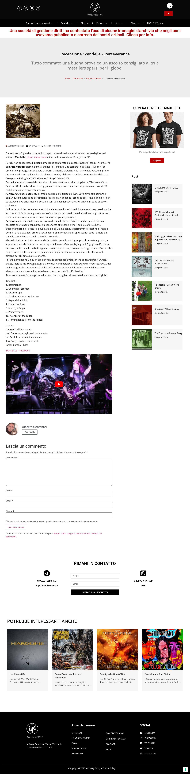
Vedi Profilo (30, 432)
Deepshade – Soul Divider (158, 674)
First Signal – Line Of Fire (112, 674)
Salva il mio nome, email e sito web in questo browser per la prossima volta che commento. (53, 521)
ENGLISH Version (155, 23)
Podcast (100, 23)
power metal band (37, 157)
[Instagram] (26, 8)
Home (67, 78)
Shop (133, 23)
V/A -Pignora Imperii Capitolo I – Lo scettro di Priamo (166, 215)
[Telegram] (32, 8)
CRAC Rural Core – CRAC (166, 187)
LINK (143, 585)
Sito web (10, 511)
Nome (9, 490)
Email (9, 501)
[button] (170, 6)
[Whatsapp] (38, 8)
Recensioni (78, 78)
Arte (118, 23)
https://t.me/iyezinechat (47, 585)
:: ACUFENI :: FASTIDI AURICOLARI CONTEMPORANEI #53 (165, 263)
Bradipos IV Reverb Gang (167, 309)
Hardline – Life (17, 674)
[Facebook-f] (19, 8)
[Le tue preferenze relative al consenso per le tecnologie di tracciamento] (185, 769)
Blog (83, 23)
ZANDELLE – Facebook (18, 350)
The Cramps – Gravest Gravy (168, 333)
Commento (12, 457)
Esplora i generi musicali (38, 23)
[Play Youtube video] (59, 384)
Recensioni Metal (93, 78)
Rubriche (65, 23)
